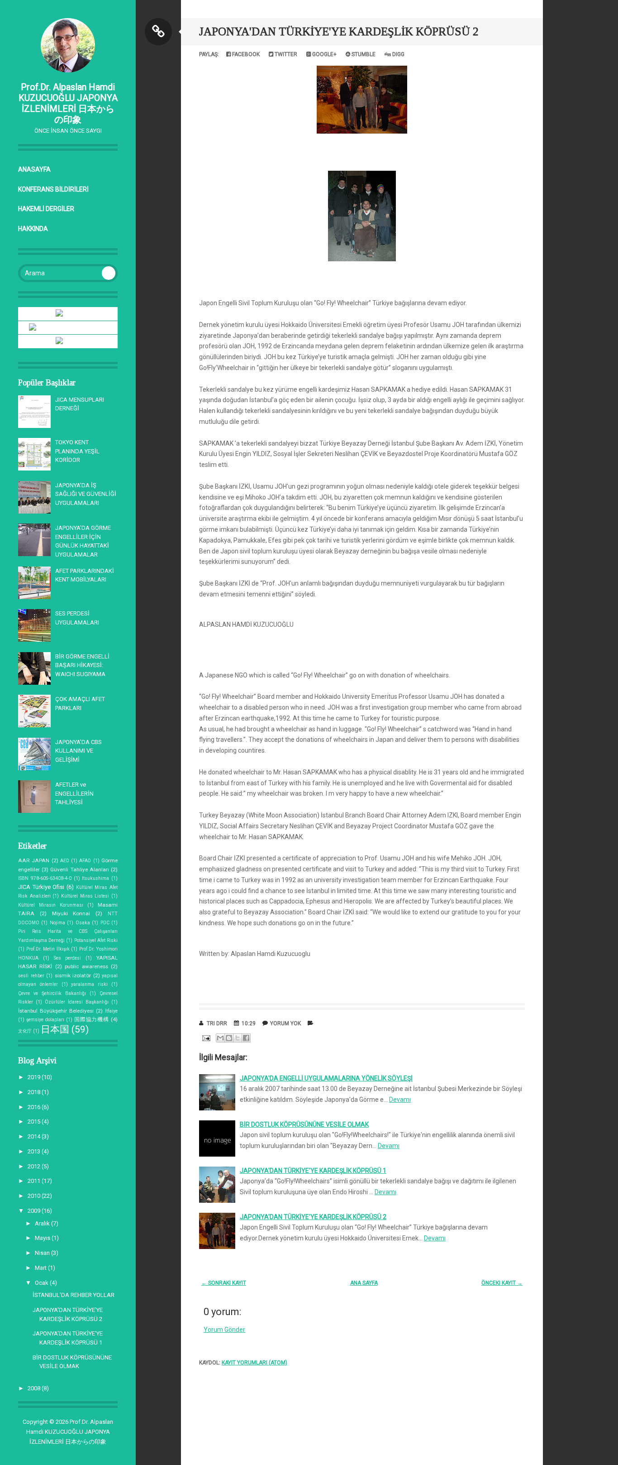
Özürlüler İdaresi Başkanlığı (77, 1002)
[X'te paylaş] (237, 1037)
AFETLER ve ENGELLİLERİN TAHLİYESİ (74, 793)
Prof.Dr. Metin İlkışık (48, 949)
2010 (35, 1195)
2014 (35, 1136)
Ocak (42, 1282)
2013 (35, 1151)
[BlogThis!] (228, 1037)
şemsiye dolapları (45, 1020)
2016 (35, 1107)
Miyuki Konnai (71, 913)
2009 (35, 1210)
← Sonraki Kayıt (223, 1283)
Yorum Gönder (224, 1329)
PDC (104, 923)
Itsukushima (95, 878)
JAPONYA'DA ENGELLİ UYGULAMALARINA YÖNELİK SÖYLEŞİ (326, 1078)
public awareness (86, 966)
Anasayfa (34, 169)
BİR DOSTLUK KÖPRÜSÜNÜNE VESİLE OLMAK (304, 1124)
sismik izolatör (73, 975)
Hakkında (33, 228)
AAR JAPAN (33, 860)
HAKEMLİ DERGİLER (46, 208)
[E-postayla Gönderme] (205, 1037)
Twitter (285, 54)
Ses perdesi (67, 958)
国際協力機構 (91, 1019)
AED (64, 861)
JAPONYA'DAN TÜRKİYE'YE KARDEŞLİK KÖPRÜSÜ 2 (339, 31)
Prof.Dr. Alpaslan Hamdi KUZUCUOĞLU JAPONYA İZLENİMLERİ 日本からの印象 (68, 103)
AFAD (85, 861)
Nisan (43, 1252)
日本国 (55, 1029)
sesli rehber (31, 976)
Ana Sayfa (364, 1283)
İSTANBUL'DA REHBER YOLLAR (73, 1295)
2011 (35, 1180)
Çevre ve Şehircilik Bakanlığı (52, 993)
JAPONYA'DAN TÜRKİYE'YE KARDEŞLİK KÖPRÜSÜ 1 (313, 1170)
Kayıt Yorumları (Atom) (254, 1362)
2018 (35, 1092)
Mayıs (43, 1237)
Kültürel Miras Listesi (85, 896)
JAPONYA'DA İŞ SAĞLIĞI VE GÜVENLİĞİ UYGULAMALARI (85, 494)
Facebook (245, 54)
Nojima (57, 923)
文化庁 (25, 1031)
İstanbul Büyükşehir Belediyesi (56, 1011)
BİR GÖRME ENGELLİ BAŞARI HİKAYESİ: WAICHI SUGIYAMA (82, 665)
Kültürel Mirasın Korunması (50, 905)
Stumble (363, 54)
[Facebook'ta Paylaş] (246, 1037)
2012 (35, 1166)
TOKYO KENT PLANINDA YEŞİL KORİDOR (77, 451)
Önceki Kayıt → (502, 1283)
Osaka (83, 923)
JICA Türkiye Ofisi (41, 887)
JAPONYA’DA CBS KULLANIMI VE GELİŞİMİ (78, 751)
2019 (35, 1077)
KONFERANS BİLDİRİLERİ (53, 189)
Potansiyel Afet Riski (96, 940)
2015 (35, 1121)
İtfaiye (111, 1011)
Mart (41, 1267)
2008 (35, 1388)
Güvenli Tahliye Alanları (79, 869)
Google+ (324, 54)
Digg (397, 54)
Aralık (43, 1223)
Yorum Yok (285, 1023)
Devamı (400, 1099)
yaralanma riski (89, 984)
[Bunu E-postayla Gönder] (220, 1037)
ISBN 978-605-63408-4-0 (44, 878)
